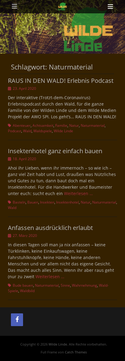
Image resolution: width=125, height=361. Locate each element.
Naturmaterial (93, 125)
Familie (61, 125)
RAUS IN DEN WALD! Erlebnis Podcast (60, 80)
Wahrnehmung (84, 285)
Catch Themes (76, 352)
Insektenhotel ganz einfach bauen (55, 151)
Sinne (65, 285)
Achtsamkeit (42, 125)
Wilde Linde (63, 130)
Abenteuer (22, 125)
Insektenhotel (67, 202)
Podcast (14, 130)
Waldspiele (42, 130)
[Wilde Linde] (62, 6)
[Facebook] (17, 319)
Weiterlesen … (78, 193)
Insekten (47, 202)
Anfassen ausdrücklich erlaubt (50, 228)
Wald (27, 130)
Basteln (19, 202)
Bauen (32, 202)
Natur (74, 125)
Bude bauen (23, 285)
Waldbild (27, 290)
